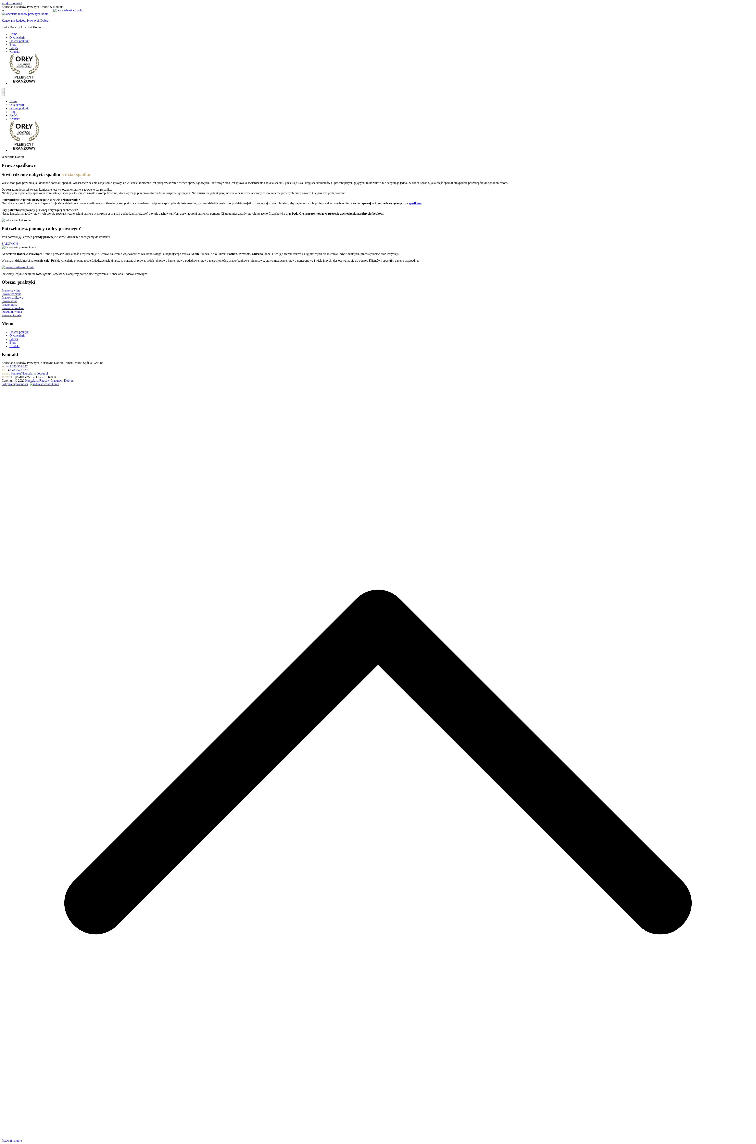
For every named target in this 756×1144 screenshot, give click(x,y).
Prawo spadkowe (12, 297)
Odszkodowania (12, 311)
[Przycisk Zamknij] (3, 94)
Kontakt (14, 51)
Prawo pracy (9, 304)
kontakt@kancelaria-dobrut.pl (29, 373)
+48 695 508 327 (16, 366)
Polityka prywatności (15, 384)
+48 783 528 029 (16, 370)
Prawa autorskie (11, 315)
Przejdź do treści (12, 3)
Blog (12, 44)
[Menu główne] (3, 90)
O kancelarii (17, 37)
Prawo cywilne (11, 290)
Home (13, 34)
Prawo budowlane (13, 308)
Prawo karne (9, 301)
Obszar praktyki (19, 41)
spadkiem (415, 203)
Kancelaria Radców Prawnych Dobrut (25, 20)
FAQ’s (13, 48)
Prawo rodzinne (11, 294)
